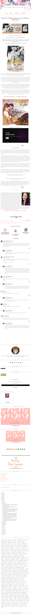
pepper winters (21, 575)
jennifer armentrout (4, 542)
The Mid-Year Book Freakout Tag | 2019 (15, 468)
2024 (2, 492)
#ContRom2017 (15, 585)
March (3, 530)
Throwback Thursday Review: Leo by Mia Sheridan (9, 520)
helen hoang (26, 596)
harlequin (26, 570)
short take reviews (10, 542)
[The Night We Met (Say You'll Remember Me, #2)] (7, 397)
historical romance (14, 581)
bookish (18, 593)
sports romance (17, 549)
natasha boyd (21, 600)
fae (7, 563)
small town (2, 604)
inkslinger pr (22, 222)
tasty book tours (23, 604)
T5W (1, 552)
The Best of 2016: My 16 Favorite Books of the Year (9, 506)
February (3, 531)
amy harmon (7, 560)
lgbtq (2, 575)
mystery (27, 563)
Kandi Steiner (8, 578)
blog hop (2, 592)
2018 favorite (10, 586)
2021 (2, 496)
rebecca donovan (20, 571)
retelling (10, 603)
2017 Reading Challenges (5, 505)
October (3, 522)
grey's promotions (3, 581)
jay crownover (26, 549)
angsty (26, 589)
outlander (24, 582)
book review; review (23, 592)
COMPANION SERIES (3, 578)
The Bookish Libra (3, 475)
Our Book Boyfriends (4, 481)
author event (20, 564)
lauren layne (6, 571)
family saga (2, 596)
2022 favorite (22, 567)
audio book (23, 542)
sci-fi (20, 603)
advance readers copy (9, 589)
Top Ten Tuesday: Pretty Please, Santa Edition (8, 511)
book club (6, 592)
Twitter (18, 210)
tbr (14, 546)
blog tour (19, 542)
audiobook (4, 552)
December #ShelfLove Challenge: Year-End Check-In (9, 510)
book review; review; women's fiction (6, 593)
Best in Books (12, 549)
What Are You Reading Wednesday (5, 557)
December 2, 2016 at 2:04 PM (6, 277)
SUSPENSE (2, 574)
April (3, 529)
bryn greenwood (17, 557)
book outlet (10, 574)
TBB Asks (12, 578)
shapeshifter (26, 603)
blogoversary (5, 570)
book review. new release (16, 592)
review (2, 539)
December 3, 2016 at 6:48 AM (8, 298)
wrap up (23, 552)
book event (9, 570)
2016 (2, 502)
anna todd (21, 578)
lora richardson (13, 552)
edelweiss (22, 549)
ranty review (3, 603)
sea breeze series (17, 567)
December (3, 503)
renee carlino (20, 553)
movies (8, 600)
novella (17, 575)
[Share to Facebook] (25, 220)
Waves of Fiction (3, 476)
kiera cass (15, 599)
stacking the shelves (15, 604)
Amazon (7, 96)
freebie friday (22, 570)
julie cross (6, 599)
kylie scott (15, 563)
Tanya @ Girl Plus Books (8, 250)
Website (7, 210)
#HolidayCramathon (21, 585)
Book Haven (2, 480)
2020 (2, 497)
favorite (6, 596)
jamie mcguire (3, 582)
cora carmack (22, 557)
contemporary (14, 222)
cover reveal (16, 553)
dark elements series (4, 556)
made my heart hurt (25, 599)
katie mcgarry (24, 545)
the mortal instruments (4, 585)
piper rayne (25, 575)
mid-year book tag (3, 600)
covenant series (15, 574)
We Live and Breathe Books (4, 473)
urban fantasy (25, 553)
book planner (10, 592)
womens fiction (3, 564)
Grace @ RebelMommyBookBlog (8, 276)
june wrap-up (11, 599)
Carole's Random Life (4, 479)
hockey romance (25, 574)
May (3, 528)
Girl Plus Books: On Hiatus (15, 425)
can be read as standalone (23, 593)
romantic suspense (19, 552)
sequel (23, 603)
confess (13, 570)
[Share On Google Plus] (29, 220)
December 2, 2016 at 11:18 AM (8, 251)
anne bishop (12, 557)
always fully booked (22, 589)
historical (8, 552)
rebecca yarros (25, 571)
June (3, 527)
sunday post (9, 539)
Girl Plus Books (15, 5)
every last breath (3, 563)
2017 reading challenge (4, 586)
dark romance (17, 570)
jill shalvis (2, 599)
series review (26, 560)
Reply (29, 248)
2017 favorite (26, 585)
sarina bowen (19, 545)
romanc (17, 603)
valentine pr (8, 553)
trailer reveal (11, 585)
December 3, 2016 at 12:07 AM (6, 292)
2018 (2, 499)
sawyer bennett (12, 567)
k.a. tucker (15, 545)
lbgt (9, 571)
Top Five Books (3, 589)
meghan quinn (6, 575)
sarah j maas (11, 546)
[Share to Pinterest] (28, 220)
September (3, 523)
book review (9, 222)
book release (5, 222)
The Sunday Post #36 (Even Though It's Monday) (9, 514)
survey (19, 604)
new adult (15, 542)
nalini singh (16, 600)
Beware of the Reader (4, 474)
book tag (12, 553)
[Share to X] (26, 220)
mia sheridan (14, 556)
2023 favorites (19, 586)
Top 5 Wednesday (18, 546)
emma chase (26, 557)
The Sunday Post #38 (5, 507)
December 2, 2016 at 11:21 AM (8, 267)
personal (28, 600)
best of (24, 564)
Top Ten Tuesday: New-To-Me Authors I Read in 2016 (9, 516)
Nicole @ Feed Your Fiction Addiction (8, 256)
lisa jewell (16, 560)
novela (25, 600)
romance (26, 539)
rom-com (14, 603)
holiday (2, 571)
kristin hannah (10, 556)
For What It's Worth (3, 477)
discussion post (12, 560)
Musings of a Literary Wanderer (5, 478)
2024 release (23, 586)
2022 (2, 495)
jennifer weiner (11, 563)
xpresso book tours (9, 564)
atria (2, 570)
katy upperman (18, 582)
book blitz (6, 574)
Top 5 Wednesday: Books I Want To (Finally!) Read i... (9, 515)
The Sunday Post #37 (5, 512)
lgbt (22, 582)
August (3, 524)
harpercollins (9, 581)
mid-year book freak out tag (21, 563)
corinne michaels (3, 549)
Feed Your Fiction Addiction (9, 262)
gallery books (15, 596)
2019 (2, 498)
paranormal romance (14, 571)
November (3, 521)
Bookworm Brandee (6, 315)
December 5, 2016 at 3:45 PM (8, 311)
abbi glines (11, 545)
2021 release (14, 586)
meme (23, 539)
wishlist (2, 607)
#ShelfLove (8, 549)
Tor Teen (16, 578)
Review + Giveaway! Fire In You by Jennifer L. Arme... (9, 519)
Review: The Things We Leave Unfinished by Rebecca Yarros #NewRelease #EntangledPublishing (16, 455)
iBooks (24, 96)
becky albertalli (3, 553)
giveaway (18, 222)
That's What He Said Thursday (5, 545)
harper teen (22, 596)
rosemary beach (21, 560)
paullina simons (19, 556)
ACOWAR (17, 564)
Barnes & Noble (16, 96)
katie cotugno (14, 582)
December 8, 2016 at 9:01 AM (8, 324)
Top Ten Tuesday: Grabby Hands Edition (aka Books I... (10, 513)
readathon (6, 603)
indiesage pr (23, 581)
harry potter (20, 574)
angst (19, 578)
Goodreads (23, 210)
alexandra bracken (15, 589)
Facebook (12, 210)
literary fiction (19, 599)
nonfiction (13, 575)
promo (2, 567)
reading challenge (6, 567)
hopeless (19, 581)
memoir (10, 575)
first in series (10, 596)
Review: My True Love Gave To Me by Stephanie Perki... (10, 504)
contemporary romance (24, 546)
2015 (2, 534)
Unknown (4, 291)
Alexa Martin (3, 560)
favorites (7, 546)
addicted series (3, 546)
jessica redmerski (8, 582)
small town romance (8, 604)
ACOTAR (14, 564)
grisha (19, 596)
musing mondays (12, 600)
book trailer (14, 593)
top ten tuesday (14, 539)
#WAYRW (23, 556)
